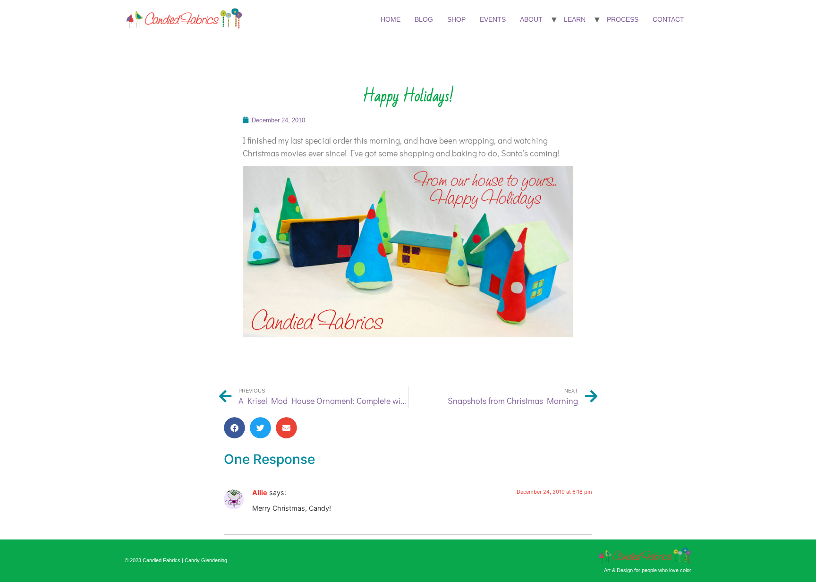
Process (622, 19)
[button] (234, 427)
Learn (575, 19)
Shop (456, 19)
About (531, 19)
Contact (668, 19)
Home (390, 19)
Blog (424, 19)
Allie (259, 492)
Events (493, 19)
